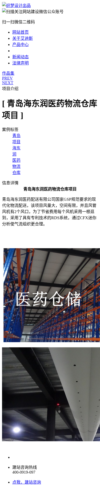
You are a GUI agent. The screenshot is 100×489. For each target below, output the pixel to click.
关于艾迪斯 (22, 38)
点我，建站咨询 (26, 482)
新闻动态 (20, 57)
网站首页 (20, 32)
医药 (16, 160)
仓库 (16, 172)
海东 (16, 148)
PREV (7, 78)
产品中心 (20, 44)
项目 (16, 142)
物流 (16, 166)
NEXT (7, 83)
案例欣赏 (20, 51)
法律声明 (20, 63)
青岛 (16, 135)
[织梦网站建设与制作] (16, 5)
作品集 (8, 73)
